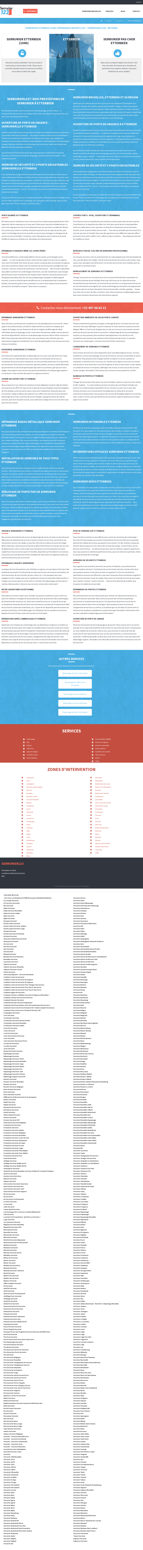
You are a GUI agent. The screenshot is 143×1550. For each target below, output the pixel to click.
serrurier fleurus (79, 1250)
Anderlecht (30, 778)
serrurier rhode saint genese (84, 1424)
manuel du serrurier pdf (12, 1227)
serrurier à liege (10, 1482)
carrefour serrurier (11, 962)
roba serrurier (9, 1406)
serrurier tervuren (80, 1470)
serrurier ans (8, 1544)
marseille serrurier (10, 1232)
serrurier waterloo (80, 1513)
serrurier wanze (79, 1508)
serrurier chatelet (80, 1179)
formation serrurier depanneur (15, 1140)
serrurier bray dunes (81, 1092)
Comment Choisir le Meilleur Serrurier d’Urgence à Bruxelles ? (26, 995)
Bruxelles (119, 21)
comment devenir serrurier (14, 1000)
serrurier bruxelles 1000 (82, 1105)
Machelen (29, 853)
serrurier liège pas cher (82, 1337)
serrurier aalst (9, 1493)
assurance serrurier (11, 941)
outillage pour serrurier (13, 1296)
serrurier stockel (79, 1462)
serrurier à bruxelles (11, 1472)
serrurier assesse (79, 918)
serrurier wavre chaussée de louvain (87, 1521)
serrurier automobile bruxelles (84, 952)
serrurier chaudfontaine (82, 1184)
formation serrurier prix (13, 1156)
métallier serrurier (10, 1255)
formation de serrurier (12, 1125)
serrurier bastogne (80, 982)
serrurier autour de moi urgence (85, 964)
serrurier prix (78, 1413)
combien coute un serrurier (14, 977)
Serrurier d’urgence (101, 742)
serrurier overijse (80, 1403)
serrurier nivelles (79, 1393)
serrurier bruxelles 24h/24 (83, 1110)
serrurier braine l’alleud (82, 1079)
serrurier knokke (79, 1316)
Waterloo (98, 831)
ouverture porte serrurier (13, 1309)
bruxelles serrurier (11, 959)
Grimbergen (30, 822)
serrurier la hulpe (80, 1319)
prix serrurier (9, 1355)
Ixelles (28, 834)
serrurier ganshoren (80, 1260)
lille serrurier (9, 1214)
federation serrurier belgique (15, 1123)
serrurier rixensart (80, 1426)
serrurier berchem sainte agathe (85, 1023)
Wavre (97, 834)
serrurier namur (79, 1383)
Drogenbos (30, 806)
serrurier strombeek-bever (83, 1464)
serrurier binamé (79, 1033)
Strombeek (99, 812)
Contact (136, 11)
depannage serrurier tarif (13, 1072)
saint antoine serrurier (12, 1429)
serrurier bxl (78, 1148)
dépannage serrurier (11, 1056)
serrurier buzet (79, 1146)
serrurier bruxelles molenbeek (84, 1130)
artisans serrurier (10, 936)
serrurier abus (9, 1495)
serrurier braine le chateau (83, 1084)
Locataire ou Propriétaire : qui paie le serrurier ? (22, 1217)
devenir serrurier (10, 1084)
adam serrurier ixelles (12, 913)
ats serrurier (8, 944)
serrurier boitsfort (80, 1056)
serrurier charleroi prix (82, 1171)
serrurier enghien (79, 1235)
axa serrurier (8, 952)
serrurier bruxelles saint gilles (84, 1138)
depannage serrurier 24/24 (14, 1059)
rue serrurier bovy (11, 1421)
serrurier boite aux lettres (83, 1054)
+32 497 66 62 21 (94, 308)
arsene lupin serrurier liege (14, 929)
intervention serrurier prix (13, 1186)
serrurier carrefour (80, 1151)
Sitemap (86, 886)
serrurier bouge (79, 1061)
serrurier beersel (79, 1008)
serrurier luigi (78, 1345)
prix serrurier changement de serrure (18, 1362)
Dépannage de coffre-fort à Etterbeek (75, 683)
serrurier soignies (80, 1454)
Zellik (97, 853)
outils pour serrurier (11, 1304)
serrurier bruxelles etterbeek (84, 1125)
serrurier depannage (81, 1214)
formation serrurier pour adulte (16, 1153)
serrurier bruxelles (80, 1102)
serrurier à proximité (11, 1488)
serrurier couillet (79, 1199)
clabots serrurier (10, 964)
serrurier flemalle (80, 1245)
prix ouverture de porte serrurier (16, 1350)
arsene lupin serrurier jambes (15, 926)
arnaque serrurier (10, 921)
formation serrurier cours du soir (16, 1138)
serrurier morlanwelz (81, 1378)
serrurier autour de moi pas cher (85, 959)
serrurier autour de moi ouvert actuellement (90, 957)
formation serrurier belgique (15, 1133)
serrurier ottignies (80, 1398)
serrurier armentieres (81, 908)
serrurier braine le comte (83, 1087)
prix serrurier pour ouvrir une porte (17, 1388)
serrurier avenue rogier (82, 972)
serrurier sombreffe (80, 1457)
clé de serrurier (9, 972)
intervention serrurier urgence (15, 1191)
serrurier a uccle (10, 1490)
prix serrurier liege (11, 1373)
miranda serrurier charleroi (14, 1271)
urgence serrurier (80, 1539)
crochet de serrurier (11, 1043)
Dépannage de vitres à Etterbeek (75, 673)
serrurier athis (78, 929)
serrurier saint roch (80, 1439)
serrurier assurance (80, 921)
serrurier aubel (79, 936)
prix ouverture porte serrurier (15, 1352)
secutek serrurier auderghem (15, 1449)
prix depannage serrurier (13, 1342)
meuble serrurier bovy (12, 1265)
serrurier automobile (81, 947)
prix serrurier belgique (12, 1357)
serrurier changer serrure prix (84, 1158)
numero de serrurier (11, 1276)
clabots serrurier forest (13, 969)
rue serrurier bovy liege (13, 1424)
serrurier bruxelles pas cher (83, 1133)
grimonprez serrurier (12, 1169)
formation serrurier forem (14, 1146)
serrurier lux (78, 1347)
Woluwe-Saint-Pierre (102, 847)
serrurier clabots (79, 1194)
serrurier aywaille (80, 977)
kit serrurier (8, 1197)
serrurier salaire (79, 1442)
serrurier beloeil (79, 1018)
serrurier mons (78, 1370)
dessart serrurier (10, 1079)
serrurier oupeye (79, 1401)
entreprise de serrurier (12, 1107)
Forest (28, 815)
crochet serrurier (10, 1046)
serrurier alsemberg (11, 1513)
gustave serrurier (10, 1174)
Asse (28, 781)
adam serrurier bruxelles (13, 911)
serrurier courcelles (80, 1202)
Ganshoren (30, 818)
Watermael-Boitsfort (102, 828)
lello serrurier (9, 1207)
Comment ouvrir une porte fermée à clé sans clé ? (22, 1010)
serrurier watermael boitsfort (84, 1516)
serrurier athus (79, 931)
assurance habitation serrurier (15, 939)
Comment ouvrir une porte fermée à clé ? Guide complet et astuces (29, 1008)
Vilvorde (98, 822)
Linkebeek (29, 850)
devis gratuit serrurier (12, 1089)
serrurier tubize (79, 1480)
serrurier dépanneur (80, 1220)
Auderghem (30, 784)
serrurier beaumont (80, 998)
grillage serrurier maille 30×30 (15, 1163)
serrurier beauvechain (81, 1003)
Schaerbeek (99, 796)
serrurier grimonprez (81, 1283)
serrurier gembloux (80, 1265)
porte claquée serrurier (12, 1329)
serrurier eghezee (80, 1230)
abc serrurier (8, 906)
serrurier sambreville (81, 1444)
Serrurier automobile (102, 745)
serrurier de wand (80, 1209)
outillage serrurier (11, 1299)
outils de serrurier (10, 1301)
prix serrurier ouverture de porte (16, 1375)
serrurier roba (78, 1429)
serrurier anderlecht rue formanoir (17, 1528)
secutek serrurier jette (12, 1452)
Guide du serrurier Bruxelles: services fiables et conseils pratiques (29, 1171)
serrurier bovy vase (80, 1072)
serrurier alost (9, 1508)
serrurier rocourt (80, 1431)
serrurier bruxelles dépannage (84, 1123)
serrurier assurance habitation (84, 923)
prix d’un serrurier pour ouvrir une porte (19, 1339)
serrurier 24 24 (9, 1459)
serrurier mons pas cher (82, 1373)
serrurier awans (79, 975)
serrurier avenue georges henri (85, 969)
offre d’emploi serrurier (12, 1283)
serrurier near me (79, 1385)
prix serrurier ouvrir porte (13, 1380)
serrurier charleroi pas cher (83, 1169)
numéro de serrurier (11, 1278)
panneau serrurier (10, 1314)
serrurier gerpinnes (80, 1273)
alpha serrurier (9, 918)
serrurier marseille (80, 1365)
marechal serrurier (10, 1230)
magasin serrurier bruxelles (14, 1225)
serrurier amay (9, 1516)
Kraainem (29, 843)
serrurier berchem (80, 1021)
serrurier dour (78, 1227)
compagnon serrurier (12, 1013)
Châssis (29, 745)
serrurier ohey (78, 1396)
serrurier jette (79, 1309)
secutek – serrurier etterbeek (15, 1439)
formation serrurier (11, 1128)
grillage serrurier (10, 1161)
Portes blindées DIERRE (103, 739)
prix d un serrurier (10, 1334)
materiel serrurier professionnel (16, 1242)
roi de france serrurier (12, 1408)
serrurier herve (79, 1296)
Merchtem (98, 778)
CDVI (27, 742)
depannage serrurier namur (14, 1066)
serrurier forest (79, 1253)
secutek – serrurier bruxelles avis (16, 1436)
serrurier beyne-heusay (82, 1031)
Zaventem (98, 850)
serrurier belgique (80, 1013)
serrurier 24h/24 (10, 1467)
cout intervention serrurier (14, 1036)
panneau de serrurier (11, 1311)
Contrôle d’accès (32, 755)
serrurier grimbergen (81, 1281)
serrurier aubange (80, 934)
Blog (123, 11)
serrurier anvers (79, 898)
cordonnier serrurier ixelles (14, 1026)
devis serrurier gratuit (12, 1095)
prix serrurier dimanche (12, 1368)
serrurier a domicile (11, 1475)
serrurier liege (79, 1332)
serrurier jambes (79, 1306)
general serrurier (10, 1158)
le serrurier (8, 1204)
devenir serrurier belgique (13, 1087)
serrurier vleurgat (80, 1503)
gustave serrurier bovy (12, 1176)
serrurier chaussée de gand (83, 1186)
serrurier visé (78, 1500)
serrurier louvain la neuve (83, 1342)
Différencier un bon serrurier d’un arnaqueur (20, 1097)
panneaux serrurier (11, 1324)
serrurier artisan (79, 913)
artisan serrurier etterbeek (14, 934)
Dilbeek (29, 803)
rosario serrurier (10, 1413)
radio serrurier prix (11, 1401)
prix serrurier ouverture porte (15, 1378)
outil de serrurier (10, 1288)
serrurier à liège (10, 1480)
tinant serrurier (79, 1536)
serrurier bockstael (80, 1051)
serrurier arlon (78, 901)
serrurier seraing (79, 1449)
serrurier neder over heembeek (85, 1388)
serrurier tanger (79, 1467)
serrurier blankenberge (82, 1043)
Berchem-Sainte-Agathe (34, 787)
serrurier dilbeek (79, 1222)
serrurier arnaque (80, 911)
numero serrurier (10, 1281)
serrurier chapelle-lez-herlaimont (86, 1163)
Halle (28, 831)
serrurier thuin (79, 1472)
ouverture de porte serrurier (14, 1306)
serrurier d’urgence (80, 1207)
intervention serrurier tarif (14, 1189)
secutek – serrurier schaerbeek (15, 1442)
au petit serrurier (10, 947)
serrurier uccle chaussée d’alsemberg (87, 1485)
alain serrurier (9, 916)
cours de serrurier (10, 1028)
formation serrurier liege (13, 1148)
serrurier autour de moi (82, 954)
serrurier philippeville (81, 1408)
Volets (97, 761)
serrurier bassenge (80, 980)
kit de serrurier (9, 1194)
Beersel (29, 790)
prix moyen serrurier (11, 1347)
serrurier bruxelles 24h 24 (82, 1107)
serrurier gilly (78, 1276)
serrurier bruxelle (79, 1100)
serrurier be (77, 992)
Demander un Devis (9, 870)
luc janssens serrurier (12, 1222)
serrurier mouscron (80, 1380)
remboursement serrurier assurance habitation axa (23, 1403)
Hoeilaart (29, 828)
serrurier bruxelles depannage (84, 1120)
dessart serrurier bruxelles (14, 1082)
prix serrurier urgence (12, 1390)
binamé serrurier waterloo (14, 957)
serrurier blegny (79, 1046)
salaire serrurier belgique (13, 1434)
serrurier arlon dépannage (83, 903)
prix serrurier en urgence (13, 1370)
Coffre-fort (30, 749)
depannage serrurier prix (13, 1069)
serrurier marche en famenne (84, 1357)
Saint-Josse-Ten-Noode (103, 803)
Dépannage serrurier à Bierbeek (75, 703)
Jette (28, 837)
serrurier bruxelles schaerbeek (84, 1143)
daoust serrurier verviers (13, 1051)
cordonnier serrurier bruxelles (15, 1023)
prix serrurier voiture (12, 1393)
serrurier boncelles (80, 1059)
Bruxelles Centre (32, 796)
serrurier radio (79, 1419)
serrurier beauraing (80, 1000)
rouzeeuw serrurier (11, 1416)
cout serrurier (9, 1038)
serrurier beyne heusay (82, 1028)
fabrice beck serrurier (12, 1115)
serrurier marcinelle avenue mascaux (86, 1362)
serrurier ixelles (79, 1301)
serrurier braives (79, 1089)
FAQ (3, 876)
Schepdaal (98, 809)
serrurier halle (78, 1286)
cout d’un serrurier (11, 1033)
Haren (28, 825)
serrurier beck (78, 1005)
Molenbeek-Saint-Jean (102, 784)
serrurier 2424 (9, 1464)
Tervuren (98, 815)
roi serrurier (8, 1411)
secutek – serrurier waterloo (14, 1447)
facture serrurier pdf (11, 1120)
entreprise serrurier (11, 1110)
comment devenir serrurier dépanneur (18, 1003)
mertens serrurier (10, 1250)
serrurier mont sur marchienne (84, 1375)
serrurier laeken (79, 1324)
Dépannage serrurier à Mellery (75, 694)
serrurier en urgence (81, 1232)
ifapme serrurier (10, 1181)
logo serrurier (9, 1220)
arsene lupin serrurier (12, 923)
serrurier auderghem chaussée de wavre (88, 941)
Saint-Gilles (99, 800)
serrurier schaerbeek (81, 1447)
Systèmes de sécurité (102, 752)
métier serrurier (10, 1263)
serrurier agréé (9, 1503)
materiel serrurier (10, 1237)
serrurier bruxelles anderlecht (84, 1112)
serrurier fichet (79, 1242)
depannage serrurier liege (14, 1064)
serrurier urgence (80, 1488)
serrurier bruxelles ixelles (82, 1128)
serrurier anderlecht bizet (13, 1523)
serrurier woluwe (79, 1526)
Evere (28, 809)
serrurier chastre (79, 1174)
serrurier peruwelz (80, 1406)
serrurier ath (78, 926)
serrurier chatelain (80, 1176)
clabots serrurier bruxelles (14, 967)
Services (109, 11)
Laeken (28, 847)
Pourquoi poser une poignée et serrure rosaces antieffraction (27, 1332)
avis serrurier (9, 949)
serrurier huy (78, 1299)
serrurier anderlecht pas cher (15, 1526)
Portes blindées (31, 758)
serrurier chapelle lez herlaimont (86, 1161)
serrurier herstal (79, 1294)
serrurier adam (9, 1498)
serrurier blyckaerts (80, 1049)
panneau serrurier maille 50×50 (15, 1322)
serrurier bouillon (80, 1064)
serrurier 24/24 (9, 1462)
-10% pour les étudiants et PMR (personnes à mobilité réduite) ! (28, 898)
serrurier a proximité (11, 1485)
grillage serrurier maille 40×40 (15, 1166)
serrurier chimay (79, 1189)
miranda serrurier (10, 1268)
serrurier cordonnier (81, 1197)
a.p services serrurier (12, 903)
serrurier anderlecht (11, 1521)
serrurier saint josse (81, 1436)
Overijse (98, 790)
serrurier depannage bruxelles (84, 1217)
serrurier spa (78, 1459)
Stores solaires (100, 749)
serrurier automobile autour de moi (86, 949)
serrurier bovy (78, 1069)
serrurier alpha (9, 1510)
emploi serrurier (10, 1105)
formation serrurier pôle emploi (16, 1151)
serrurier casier (79, 1153)
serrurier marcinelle (80, 1360)
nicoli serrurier (9, 1273)
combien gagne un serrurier (14, 992)
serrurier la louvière (81, 1322)
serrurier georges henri (82, 1271)
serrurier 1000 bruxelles (12, 1457)
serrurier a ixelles (10, 1477)
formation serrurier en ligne (14, 1143)
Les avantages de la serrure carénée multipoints (22, 1212)
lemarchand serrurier (12, 1209)
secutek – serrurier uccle (13, 1444)
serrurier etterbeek (80, 1237)
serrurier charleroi (80, 1166)
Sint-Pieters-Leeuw (101, 806)
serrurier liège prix (80, 1339)
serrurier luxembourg (81, 1350)
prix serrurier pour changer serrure (17, 1385)
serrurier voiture (79, 1505)
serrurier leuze (79, 1329)
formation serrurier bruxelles (15, 1135)
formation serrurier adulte (14, 1130)
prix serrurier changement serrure (16, 1365)
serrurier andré (9, 1536)
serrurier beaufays (80, 995)
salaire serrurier (10, 1431)
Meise (28, 856)
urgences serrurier (80, 1541)
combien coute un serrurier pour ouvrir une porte (22, 987)
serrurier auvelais (80, 967)
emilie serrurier (9, 1102)
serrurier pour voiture (81, 1411)
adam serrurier (9, 908)
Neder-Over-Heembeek (103, 787)
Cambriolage (30, 739)
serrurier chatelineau (81, 1181)
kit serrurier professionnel (14, 1199)
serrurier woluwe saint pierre (84, 1531)
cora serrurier (9, 1015)
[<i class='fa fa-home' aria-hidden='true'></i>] (100, 21)
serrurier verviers (80, 1493)
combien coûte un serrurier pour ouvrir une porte (22, 990)
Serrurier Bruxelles (91, 11)
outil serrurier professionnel (14, 1294)
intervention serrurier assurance (16, 1184)
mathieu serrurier (10, 1245)
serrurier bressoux (80, 1095)
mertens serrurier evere (12, 1253)
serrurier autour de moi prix (83, 962)
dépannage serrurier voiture (14, 1074)
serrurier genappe (80, 1268)
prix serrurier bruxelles (12, 1360)
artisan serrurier (10, 931)
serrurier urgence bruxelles (83, 1490)
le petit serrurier (10, 1202)
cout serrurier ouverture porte (15, 1041)
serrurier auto (78, 944)
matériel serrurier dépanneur (14, 1240)
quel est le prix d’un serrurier (15, 1396)
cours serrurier (9, 1031)
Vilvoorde (98, 825)
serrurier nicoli (79, 1390)
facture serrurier (10, 1117)
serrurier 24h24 (9, 1470)
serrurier (7, 1454)
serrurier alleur (9, 1505)
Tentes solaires (100, 755)
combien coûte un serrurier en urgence (18, 982)
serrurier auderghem (81, 939)
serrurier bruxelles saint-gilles (84, 1140)
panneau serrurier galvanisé (14, 1316)
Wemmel (98, 837)
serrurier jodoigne (80, 1311)
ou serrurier (8, 1286)
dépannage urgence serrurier (15, 1077)
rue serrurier (9, 1419)
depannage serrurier (11, 1054)
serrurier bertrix (79, 1026)
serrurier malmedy (80, 1352)
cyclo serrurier (9, 1049)
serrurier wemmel (80, 1523)
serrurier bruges (79, 1097)
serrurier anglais (10, 1539)
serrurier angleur (10, 1541)
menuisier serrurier (11, 1248)
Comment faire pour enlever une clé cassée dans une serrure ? (27, 1005)
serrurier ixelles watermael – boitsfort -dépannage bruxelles (96, 1304)
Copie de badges (32, 752)
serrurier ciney (79, 1191)
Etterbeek (29, 812)
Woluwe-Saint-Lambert (102, 843)
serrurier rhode (79, 1421)
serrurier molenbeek (81, 1368)
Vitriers (97, 758)
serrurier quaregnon (81, 1416)
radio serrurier (9, 1398)
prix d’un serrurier (10, 1337)
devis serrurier (9, 1092)
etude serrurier (9, 1112)
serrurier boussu (79, 1066)
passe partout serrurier (12, 1327)
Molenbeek (99, 781)
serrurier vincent (79, 1498)
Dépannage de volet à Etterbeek (75, 712)
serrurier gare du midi (81, 1263)
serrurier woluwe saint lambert (85, 1528)
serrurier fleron (79, 1248)
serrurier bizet (78, 1041)
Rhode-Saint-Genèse (102, 793)
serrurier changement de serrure (85, 1156)
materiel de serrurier (11, 1235)
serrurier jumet (79, 1314)
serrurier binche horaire (82, 1038)
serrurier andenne (10, 1518)
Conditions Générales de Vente (13, 873)
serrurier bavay (79, 990)
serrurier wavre (79, 1518)
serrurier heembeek (80, 1291)
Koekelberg (30, 840)
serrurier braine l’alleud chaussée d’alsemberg (90, 1082)
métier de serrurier (11, 1258)
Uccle (97, 818)
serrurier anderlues (11, 1533)
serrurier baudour (80, 987)
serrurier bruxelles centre (83, 1117)
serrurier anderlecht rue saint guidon (18, 1531)
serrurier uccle (78, 1482)
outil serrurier (9, 1291)
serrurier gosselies (80, 1278)
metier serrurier (10, 1260)
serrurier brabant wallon (82, 1074)
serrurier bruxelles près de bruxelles (86, 1135)
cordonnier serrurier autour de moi (17, 1021)
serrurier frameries (80, 1258)
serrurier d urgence (80, 1204)
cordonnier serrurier (11, 1018)
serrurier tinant (79, 1475)
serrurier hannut (79, 1288)
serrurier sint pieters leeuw (84, 1452)
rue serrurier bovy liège (13, 1426)
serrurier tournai (79, 1477)
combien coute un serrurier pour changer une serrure (24, 985)
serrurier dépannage (81, 1212)
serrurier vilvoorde (80, 1495)
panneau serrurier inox (12, 1319)
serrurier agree (9, 1500)
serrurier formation (80, 1255)
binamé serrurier (10, 954)
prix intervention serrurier (13, 1345)
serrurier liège (79, 1334)
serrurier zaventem (80, 1533)
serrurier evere (79, 1240)
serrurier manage (79, 1355)
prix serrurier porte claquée (14, 1383)
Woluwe (97, 840)
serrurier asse (78, 916)
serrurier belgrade (80, 1015)
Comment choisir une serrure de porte (18, 998)
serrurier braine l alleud (82, 1077)
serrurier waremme (80, 1510)
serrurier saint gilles (81, 1434)
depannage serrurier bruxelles (15, 1061)
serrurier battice (79, 985)
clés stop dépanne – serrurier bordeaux (19, 975)
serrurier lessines (80, 1327)
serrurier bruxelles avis (82, 1115)
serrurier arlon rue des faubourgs (86, 906)
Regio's (109, 21)
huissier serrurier (10, 1179)
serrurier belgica (79, 1010)
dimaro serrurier (10, 1100)
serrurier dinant (79, 1225)
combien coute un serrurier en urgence (18, 980)
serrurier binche (79, 1036)
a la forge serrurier (11, 901)
